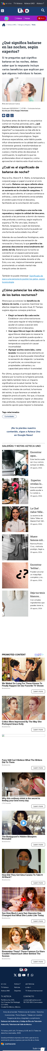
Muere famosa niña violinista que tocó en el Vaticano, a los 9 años (37, 538)
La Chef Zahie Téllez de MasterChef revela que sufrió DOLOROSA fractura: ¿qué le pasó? (37, 510)
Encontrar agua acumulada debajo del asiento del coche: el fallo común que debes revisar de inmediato (36, 454)
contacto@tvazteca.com (32, 1000)
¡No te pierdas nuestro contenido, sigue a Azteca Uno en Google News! (23, 432)
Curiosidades (9, 416)
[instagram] (19, 976)
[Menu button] (4, 10)
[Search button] (43, 10)
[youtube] (23, 976)
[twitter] (15, 976)
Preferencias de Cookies (27, 1012)
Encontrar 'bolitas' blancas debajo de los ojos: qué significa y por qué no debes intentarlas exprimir (37, 566)
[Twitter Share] (7, 115)
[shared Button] (12, 115)
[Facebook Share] (3, 115)
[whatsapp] (32, 975)
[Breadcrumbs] (4, 24)
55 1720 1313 (28, 1002)
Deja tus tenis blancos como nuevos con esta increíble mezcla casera (37, 594)
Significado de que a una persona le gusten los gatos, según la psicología (23, 279)
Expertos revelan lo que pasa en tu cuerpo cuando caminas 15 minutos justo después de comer (36, 482)
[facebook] (28, 976)
